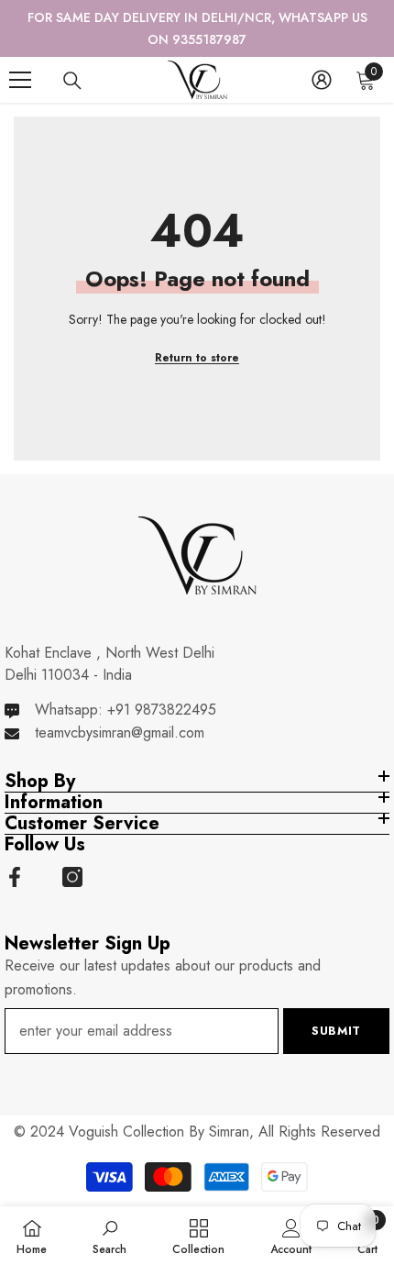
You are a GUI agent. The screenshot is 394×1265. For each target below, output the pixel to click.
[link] (109, 1235)
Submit (336, 1030)
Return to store (197, 358)
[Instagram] (72, 877)
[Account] (322, 80)
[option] (197, 28)
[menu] (20, 80)
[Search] (72, 81)
